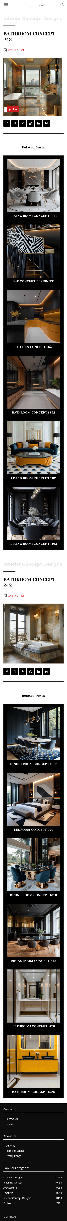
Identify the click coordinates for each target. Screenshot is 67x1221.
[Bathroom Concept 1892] (33, 382)
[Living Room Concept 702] (33, 447)
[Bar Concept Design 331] (33, 251)
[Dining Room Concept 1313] (33, 185)
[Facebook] (6, 123)
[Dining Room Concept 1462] (33, 513)
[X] (14, 123)
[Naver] (46, 123)
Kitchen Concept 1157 (33, 347)
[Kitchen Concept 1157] (33, 316)
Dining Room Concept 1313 (33, 215)
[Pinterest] (22, 123)
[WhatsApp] (30, 123)
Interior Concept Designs (32, 18)
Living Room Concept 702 (33, 478)
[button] (13, 50)
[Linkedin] (38, 123)
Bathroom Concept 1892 (33, 412)
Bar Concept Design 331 (33, 281)
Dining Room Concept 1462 (33, 543)
